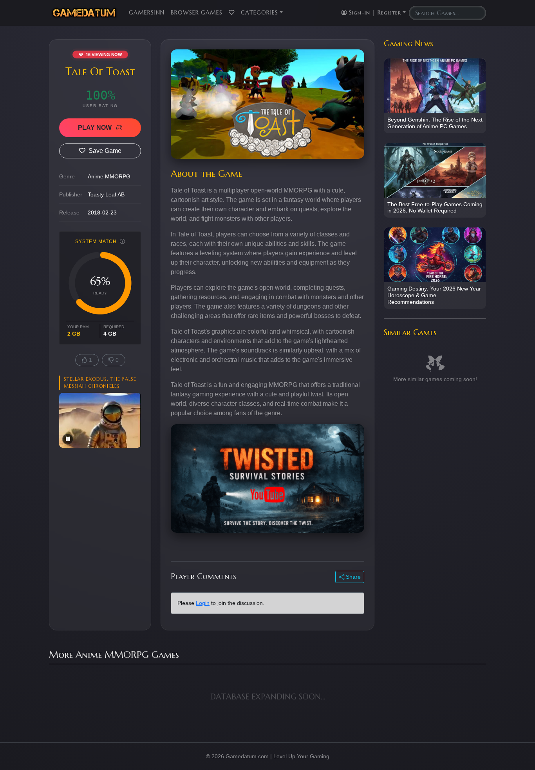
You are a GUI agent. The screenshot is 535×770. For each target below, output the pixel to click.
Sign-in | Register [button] (374, 12)
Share (352, 577)
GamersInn (146, 12)
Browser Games (196, 12)
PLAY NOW (95, 127)
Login (203, 603)
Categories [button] (259, 12)
